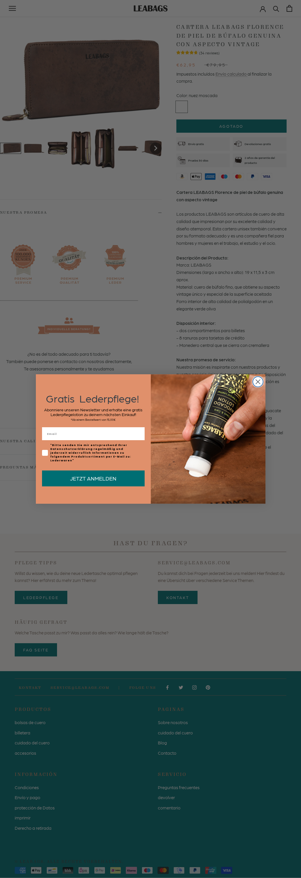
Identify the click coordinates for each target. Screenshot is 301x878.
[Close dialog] (258, 382)
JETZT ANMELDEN (93, 478)
